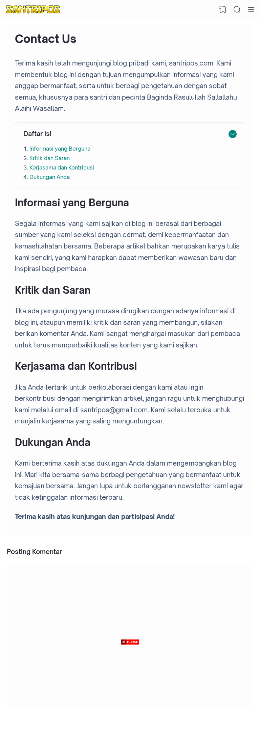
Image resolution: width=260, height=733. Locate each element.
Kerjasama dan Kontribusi (61, 167)
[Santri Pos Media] (33, 9)
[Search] (237, 9)
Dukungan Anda (49, 177)
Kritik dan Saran (49, 158)
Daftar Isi (37, 134)
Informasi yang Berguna (59, 148)
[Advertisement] (130, 689)
